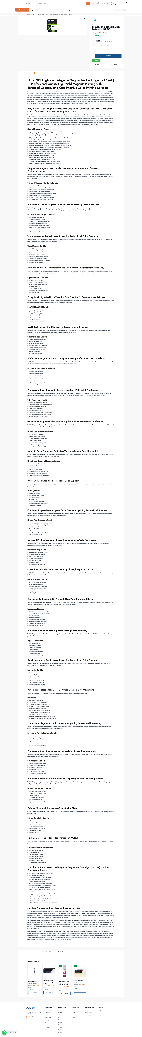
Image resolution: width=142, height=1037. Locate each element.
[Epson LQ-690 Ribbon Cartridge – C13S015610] (34, 971)
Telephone (47, 1027)
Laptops (33, 10)
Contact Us (74, 1017)
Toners (37, 14)
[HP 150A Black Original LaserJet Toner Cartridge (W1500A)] (49, 971)
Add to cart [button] (35, 992)
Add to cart (108, 56)
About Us (74, 1015)
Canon (60, 1012)
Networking (48, 1017)
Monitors (52, 10)
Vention (60, 1015)
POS (46, 1030)
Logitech (60, 1025)
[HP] (95, 20)
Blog (73, 1010)
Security (47, 1020)
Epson (59, 1020)
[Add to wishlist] (38, 966)
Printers (46, 10)
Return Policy (88, 1012)
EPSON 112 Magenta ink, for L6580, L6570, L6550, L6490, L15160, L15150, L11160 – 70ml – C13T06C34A (64, 983)
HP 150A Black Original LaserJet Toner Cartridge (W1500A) (48, 982)
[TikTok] (100, 1010)
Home (28, 14)
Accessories (48, 1010)
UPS (46, 1022)
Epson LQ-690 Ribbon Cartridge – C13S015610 (33, 982)
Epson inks (30, 978)
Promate (60, 1032)
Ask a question (97, 24)
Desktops (39, 10)
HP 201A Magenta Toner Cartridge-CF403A (78, 981)
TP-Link (60, 1027)
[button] (123, 2)
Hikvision (60, 1030)
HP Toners (42, 14)
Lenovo (60, 1017)
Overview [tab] (24, 73)
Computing (47, 1012)
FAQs (86, 1010)
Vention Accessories (61, 10)
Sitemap (74, 1012)
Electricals (47, 1025)
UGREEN (60, 1022)
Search (88, 3)
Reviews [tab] (32, 73)
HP (62, 952)
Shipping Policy (89, 1015)
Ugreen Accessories (74, 10)
